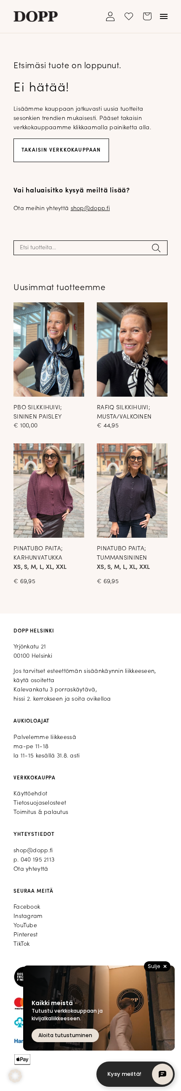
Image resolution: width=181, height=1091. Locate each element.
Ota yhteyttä (30, 869)
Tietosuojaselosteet (39, 803)
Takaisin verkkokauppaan (61, 150)
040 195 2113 (37, 860)
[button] (15, 1076)
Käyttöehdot (30, 794)
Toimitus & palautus (40, 812)
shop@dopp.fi (90, 208)
